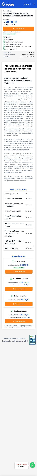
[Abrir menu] (34, 4)
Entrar (27, 4)
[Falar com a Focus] (32, 465)
